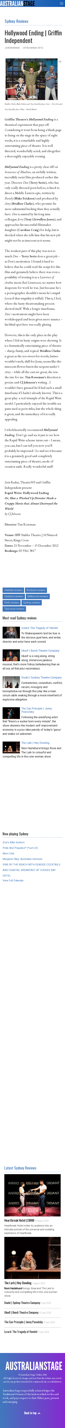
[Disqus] (32, 938)
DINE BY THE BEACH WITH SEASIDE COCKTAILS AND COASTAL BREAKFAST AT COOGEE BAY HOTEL (31, 870)
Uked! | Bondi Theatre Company (27, 1312)
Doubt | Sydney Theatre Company (27, 1302)
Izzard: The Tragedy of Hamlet (26, 1331)
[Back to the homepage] (17, 3)
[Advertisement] (32, 793)
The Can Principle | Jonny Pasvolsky (29, 1322)
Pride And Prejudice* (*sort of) (20, 847)
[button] (61, 3)
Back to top (30, 1413)
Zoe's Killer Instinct (13, 842)
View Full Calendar (13, 880)
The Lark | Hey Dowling (24, 1283)
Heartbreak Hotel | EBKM (26, 1220)
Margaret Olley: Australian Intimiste (22, 859)
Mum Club (8, 853)
